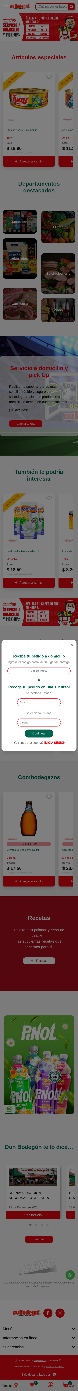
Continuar (39, 733)
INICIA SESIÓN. (55, 742)
